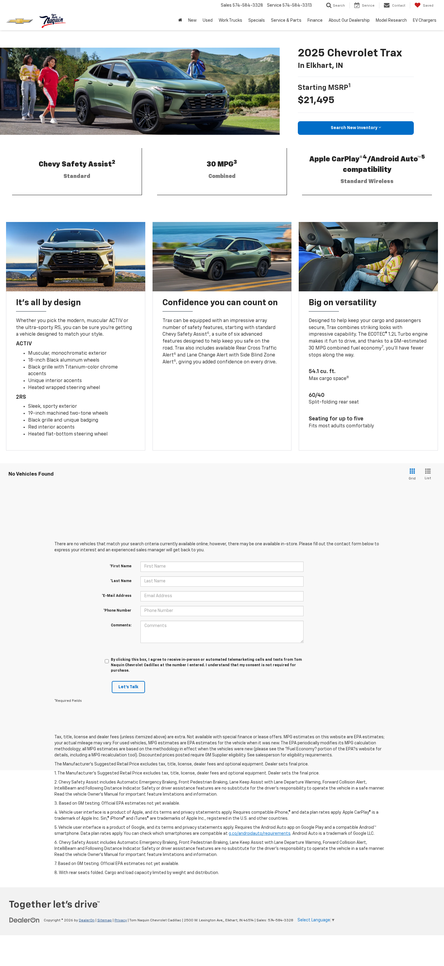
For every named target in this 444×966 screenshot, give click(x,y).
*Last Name (120, 581)
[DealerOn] (24, 920)
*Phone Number (117, 611)
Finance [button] (315, 20)
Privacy (120, 920)
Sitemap (104, 920)
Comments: (121, 625)
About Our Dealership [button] (349, 20)
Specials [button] (256, 20)
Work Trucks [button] (230, 20)
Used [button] (208, 20)
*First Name (120, 566)
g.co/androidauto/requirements (260, 833)
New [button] (192, 20)
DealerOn (87, 920)
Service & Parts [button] (286, 20)
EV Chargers (424, 20)
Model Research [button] (391, 20)
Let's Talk (128, 687)
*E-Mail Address (116, 596)
